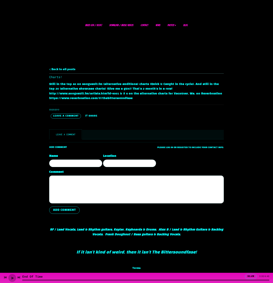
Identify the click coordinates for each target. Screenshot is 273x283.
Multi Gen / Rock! (93, 25)
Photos (171, 25)
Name (53, 156)
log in (169, 147)
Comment (56, 172)
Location (109, 156)
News (158, 25)
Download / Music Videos (121, 25)
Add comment (64, 210)
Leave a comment (66, 116)
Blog (185, 25)
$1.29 (251, 276)
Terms (136, 268)
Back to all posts (63, 69)
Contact (144, 25)
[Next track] (18, 277)
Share (93, 116)
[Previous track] (5, 277)
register (182, 147)
